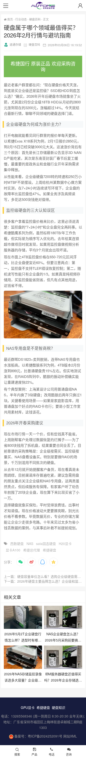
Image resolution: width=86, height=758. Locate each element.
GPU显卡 (28, 707)
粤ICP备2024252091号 (45, 736)
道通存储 (15, 44)
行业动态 (21, 19)
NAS (30, 543)
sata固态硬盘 (46, 543)
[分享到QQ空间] (53, 562)
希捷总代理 (31, 550)
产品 (34, 754)
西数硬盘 (17, 543)
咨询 (69, 754)
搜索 (17, 754)
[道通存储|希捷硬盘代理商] (43, 6)
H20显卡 (65, 543)
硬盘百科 (35, 19)
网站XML (70, 736)
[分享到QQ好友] (42, 562)
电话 (51, 754)
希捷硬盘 (49, 550)
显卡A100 (13, 550)
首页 (9, 19)
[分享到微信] (20, 562)
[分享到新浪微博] (31, 562)
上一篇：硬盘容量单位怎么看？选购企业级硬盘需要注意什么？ (43, 576)
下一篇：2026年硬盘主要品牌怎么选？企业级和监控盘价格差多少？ (43, 581)
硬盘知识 (58, 707)
